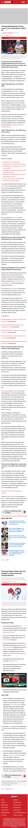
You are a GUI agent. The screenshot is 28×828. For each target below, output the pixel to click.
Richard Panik (5, 186)
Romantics (12, 496)
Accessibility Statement (19, 812)
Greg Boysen (6, 581)
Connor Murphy (16, 391)
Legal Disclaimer (5, 812)
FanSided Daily (17, 805)
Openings (15, 800)
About (2, 800)
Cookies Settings (17, 815)
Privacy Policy (17, 807)
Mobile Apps (4, 805)
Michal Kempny (5, 391)
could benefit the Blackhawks (15, 653)
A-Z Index (3, 815)
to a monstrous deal (15, 704)
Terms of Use (4, 810)
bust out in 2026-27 (9, 632)
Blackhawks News (9, 788)
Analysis (7, 559)
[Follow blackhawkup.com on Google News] (25, 512)
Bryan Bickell (14, 91)
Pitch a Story (4, 807)
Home (2, 559)
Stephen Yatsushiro (8, 32)
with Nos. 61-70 (13, 661)
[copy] (10, 35)
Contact (3, 802)
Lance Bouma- (15, 288)
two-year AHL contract (13, 755)
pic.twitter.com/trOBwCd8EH (18, 726)
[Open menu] (2, 2)
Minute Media (8, 818)
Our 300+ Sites (17, 802)
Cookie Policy (16, 810)
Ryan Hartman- (15, 217)
